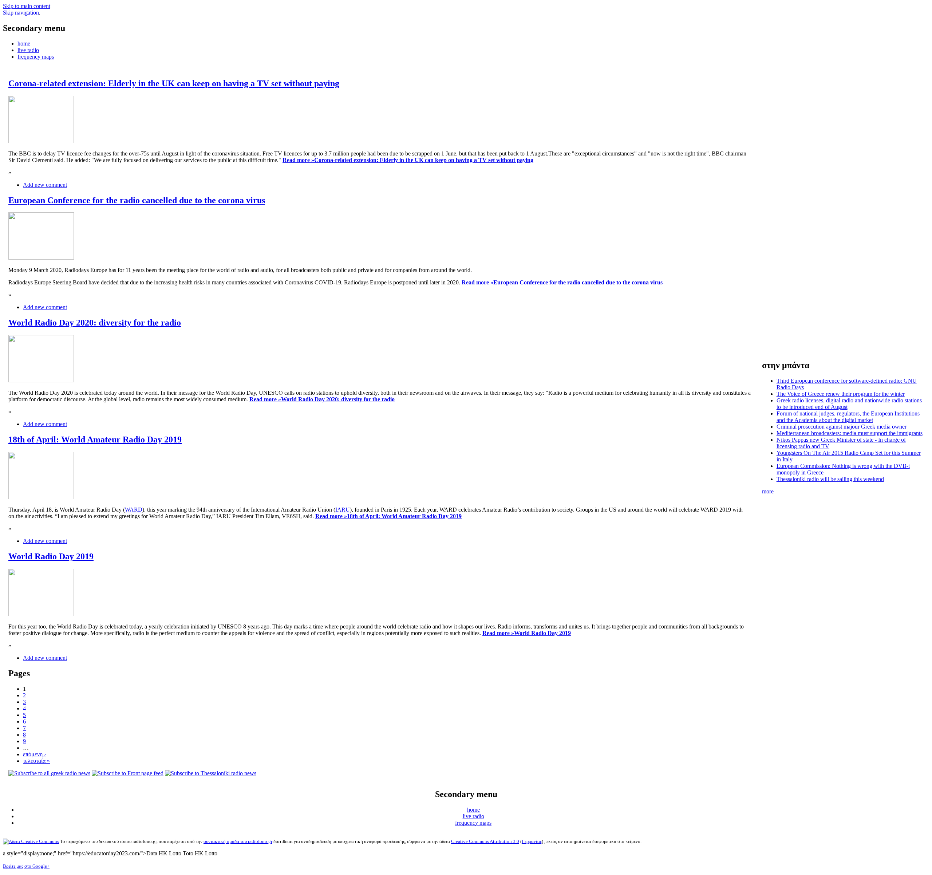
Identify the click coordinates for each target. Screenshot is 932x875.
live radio (28, 50)
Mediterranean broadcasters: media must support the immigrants (850, 433)
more (768, 491)
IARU (342, 510)
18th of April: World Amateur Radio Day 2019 (95, 439)
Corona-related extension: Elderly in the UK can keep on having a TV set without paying (173, 83)
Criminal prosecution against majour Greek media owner (842, 426)
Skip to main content (26, 6)
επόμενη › (34, 754)
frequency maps (35, 57)
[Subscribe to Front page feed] (127, 773)
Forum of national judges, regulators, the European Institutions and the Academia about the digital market (848, 416)
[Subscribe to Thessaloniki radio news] (210, 773)
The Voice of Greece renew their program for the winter (841, 394)
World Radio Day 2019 (51, 556)
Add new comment (45, 185)
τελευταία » (36, 761)
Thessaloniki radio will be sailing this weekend (830, 479)
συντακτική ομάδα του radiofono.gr (238, 841)
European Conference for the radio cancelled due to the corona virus (136, 200)
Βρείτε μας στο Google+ (26, 866)
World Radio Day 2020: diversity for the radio (94, 322)
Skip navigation (21, 12)
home (23, 43)
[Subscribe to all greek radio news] (49, 773)
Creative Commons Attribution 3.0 (485, 841)
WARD (133, 510)
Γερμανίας (532, 841)
